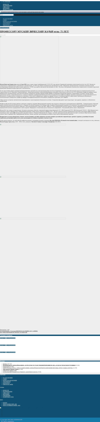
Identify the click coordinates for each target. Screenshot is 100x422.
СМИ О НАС (6, 7)
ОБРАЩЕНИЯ (6, 395)
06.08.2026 (2, 344)
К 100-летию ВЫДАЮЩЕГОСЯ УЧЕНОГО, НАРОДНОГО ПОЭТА (20, 372)
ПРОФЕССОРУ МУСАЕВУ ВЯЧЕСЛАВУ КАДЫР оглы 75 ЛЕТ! (34, 31)
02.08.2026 (2, 351)
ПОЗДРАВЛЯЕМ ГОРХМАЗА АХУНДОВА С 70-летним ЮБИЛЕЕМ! (18, 355)
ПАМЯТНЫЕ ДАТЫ (8, 397)
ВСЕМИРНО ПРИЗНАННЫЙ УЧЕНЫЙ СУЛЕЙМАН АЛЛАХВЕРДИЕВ (19, 348)
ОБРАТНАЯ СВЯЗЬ (8, 25)
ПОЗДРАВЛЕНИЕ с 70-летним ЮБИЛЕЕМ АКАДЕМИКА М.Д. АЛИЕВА (19, 331)
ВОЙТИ (5, 402)
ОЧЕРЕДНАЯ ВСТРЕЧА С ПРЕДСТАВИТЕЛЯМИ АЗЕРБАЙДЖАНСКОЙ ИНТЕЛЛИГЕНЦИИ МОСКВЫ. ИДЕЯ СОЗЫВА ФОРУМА (38, 368)
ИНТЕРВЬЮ (6, 8)
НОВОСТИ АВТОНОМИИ (10, 21)
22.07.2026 (2, 358)
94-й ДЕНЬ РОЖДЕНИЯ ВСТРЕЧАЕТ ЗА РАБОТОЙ (13, 332)
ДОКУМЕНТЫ (7, 22)
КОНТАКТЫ (6, 24)
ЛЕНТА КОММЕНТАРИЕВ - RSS (11, 405)
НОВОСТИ (6, 4)
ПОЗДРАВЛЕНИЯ (7, 5)
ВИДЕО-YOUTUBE (8, 9)
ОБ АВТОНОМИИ (8, 18)
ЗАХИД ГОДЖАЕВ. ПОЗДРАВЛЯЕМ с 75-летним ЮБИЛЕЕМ (16, 341)
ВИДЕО (5, 364)
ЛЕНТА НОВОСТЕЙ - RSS (10, 404)
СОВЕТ (5, 20)
